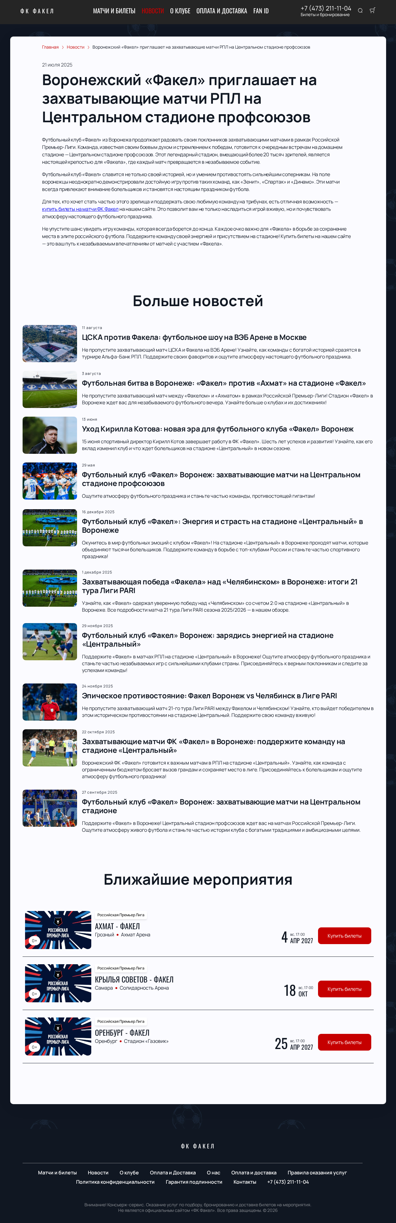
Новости (153, 10)
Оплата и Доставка (221, 10)
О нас (213, 1172)
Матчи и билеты (114, 10)
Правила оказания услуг (317, 1172)
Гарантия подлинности (194, 1181)
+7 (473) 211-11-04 (326, 8)
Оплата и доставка (254, 1172)
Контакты (245, 1181)
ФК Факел (37, 11)
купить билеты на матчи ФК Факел (80, 209)
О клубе (180, 10)
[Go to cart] (372, 11)
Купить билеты (345, 935)
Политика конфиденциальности (115, 1181)
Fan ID (261, 10)
